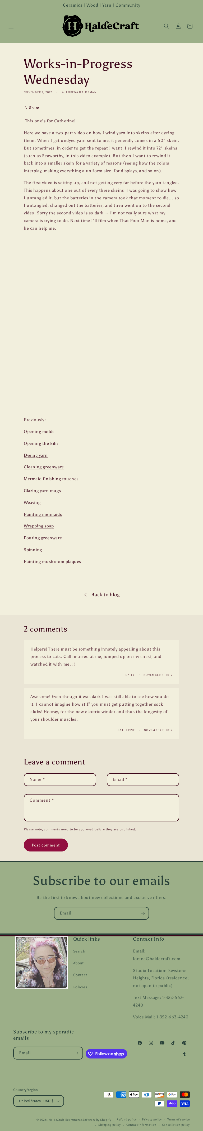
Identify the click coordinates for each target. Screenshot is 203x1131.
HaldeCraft (56, 1120)
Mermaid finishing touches (51, 478)
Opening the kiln (41, 443)
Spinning (33, 549)
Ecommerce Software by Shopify (88, 1120)
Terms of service (178, 1119)
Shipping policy (109, 1125)
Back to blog (105, 595)
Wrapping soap (39, 525)
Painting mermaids (43, 514)
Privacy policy (152, 1119)
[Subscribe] (143, 913)
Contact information (141, 1125)
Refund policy (126, 1119)
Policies (80, 987)
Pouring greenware (43, 537)
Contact (80, 975)
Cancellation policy (176, 1125)
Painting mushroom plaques (52, 561)
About (78, 963)
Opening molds (39, 431)
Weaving (32, 502)
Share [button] (34, 107)
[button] (11, 26)
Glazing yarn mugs (42, 490)
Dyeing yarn (36, 455)
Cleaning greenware (44, 466)
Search (79, 951)
